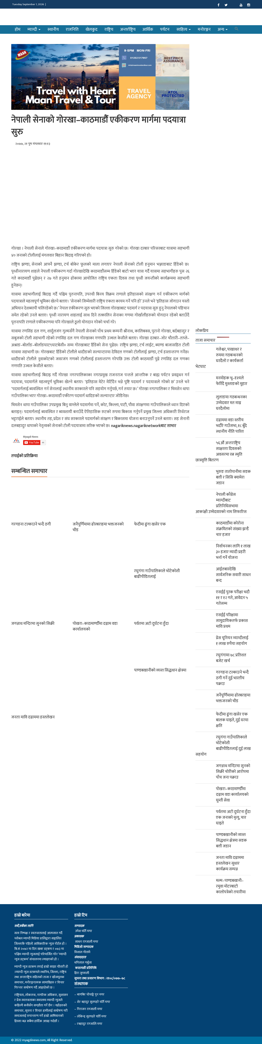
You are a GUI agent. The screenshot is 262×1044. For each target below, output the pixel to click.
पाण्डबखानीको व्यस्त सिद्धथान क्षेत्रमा (160, 670)
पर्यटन (164, 29)
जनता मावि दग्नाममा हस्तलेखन (33, 717)
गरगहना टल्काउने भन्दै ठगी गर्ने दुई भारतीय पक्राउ (232, 678)
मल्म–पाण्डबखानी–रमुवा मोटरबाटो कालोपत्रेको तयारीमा (231, 886)
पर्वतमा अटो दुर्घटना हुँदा (151, 623)
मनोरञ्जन (204, 29)
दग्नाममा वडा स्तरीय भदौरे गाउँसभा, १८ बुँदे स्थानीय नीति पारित (231, 426)
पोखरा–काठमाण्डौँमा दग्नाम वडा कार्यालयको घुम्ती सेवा (232, 794)
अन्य (221, 29)
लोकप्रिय (201, 330)
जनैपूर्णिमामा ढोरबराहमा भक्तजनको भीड (98, 527)
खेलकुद (91, 29)
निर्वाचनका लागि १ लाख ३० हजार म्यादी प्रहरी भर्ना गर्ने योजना (233, 552)
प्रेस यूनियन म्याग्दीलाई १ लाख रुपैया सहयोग (232, 640)
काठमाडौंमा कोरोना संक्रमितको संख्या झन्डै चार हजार (232, 529)
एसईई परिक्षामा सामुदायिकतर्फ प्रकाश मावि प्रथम (232, 620)
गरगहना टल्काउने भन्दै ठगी (31, 524)
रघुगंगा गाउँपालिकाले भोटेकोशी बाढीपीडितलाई (157, 573)
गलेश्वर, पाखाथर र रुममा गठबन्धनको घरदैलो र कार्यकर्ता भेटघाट (219, 358)
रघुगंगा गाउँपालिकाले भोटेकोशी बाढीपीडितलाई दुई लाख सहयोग (223, 746)
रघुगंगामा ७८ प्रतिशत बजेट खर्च (231, 658)
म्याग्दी (32, 29)
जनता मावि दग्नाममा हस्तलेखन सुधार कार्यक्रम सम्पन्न (230, 863)
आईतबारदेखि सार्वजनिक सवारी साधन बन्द (233, 575)
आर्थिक (147, 29)
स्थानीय (53, 29)
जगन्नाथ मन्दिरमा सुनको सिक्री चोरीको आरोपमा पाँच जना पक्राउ (233, 771)
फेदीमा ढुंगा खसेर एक (150, 524)
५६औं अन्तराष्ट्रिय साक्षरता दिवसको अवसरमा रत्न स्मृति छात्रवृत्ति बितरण (218, 451)
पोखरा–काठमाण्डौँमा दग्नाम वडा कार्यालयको (95, 626)
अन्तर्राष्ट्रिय (128, 29)
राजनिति (72, 29)
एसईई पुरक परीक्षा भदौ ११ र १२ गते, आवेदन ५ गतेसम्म (233, 598)
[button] (236, 29)
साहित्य (182, 29)
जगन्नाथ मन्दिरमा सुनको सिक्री (32, 623)
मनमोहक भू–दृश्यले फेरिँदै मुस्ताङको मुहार (231, 381)
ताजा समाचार (205, 340)
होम (17, 29)
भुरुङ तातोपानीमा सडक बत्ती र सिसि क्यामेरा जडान (233, 477)
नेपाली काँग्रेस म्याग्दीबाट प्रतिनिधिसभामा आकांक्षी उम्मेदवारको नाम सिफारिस (221, 503)
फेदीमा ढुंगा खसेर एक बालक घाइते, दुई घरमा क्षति (232, 720)
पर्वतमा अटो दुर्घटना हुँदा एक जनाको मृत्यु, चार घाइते (233, 817)
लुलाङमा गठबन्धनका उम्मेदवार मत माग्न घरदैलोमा (231, 403)
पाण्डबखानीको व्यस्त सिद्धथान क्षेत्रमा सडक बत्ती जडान (231, 840)
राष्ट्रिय (108, 29)
